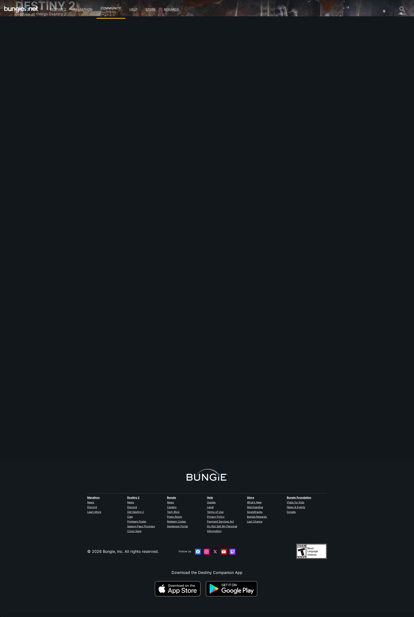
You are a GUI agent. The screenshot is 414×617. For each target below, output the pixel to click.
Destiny (21, 9)
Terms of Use (215, 512)
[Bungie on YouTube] (224, 552)
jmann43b (122, 431)
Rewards (171, 9)
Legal (210, 507)
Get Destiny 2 (135, 512)
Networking (29, 64)
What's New (254, 502)
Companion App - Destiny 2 (44, 112)
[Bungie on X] (215, 552)
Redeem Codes (176, 521)
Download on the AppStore (180, 588)
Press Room (174, 516)
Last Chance (254, 521)
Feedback (27, 36)
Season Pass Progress (141, 526)
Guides (211, 502)
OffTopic (26, 127)
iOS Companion (33, 88)
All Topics (27, 26)
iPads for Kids (295, 502)
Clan (130, 516)
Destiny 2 (58, 9)
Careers (172, 507)
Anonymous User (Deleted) (160, 79)
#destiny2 (120, 103)
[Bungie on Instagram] (206, 552)
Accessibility (30, 79)
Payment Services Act (220, 521)
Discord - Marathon (36, 136)
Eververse (28, 69)
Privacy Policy (215, 516)
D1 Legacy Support (36, 107)
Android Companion (37, 93)
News (90, 502)
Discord (92, 507)
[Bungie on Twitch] (232, 552)
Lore (23, 45)
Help (133, 9)
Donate (291, 512)
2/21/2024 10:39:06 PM (157, 132)
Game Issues (30, 74)
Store (150, 9)
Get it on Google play (232, 588)
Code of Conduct (31, 143)
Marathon (83, 9)
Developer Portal (177, 526)
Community (111, 7)
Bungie (171, 497)
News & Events (296, 507)
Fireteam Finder (136, 521)
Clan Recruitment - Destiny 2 (45, 117)
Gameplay (28, 50)
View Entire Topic (129, 121)
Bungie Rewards (257, 516)
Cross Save (134, 531)
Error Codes (30, 59)
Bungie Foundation (299, 497)
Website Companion (37, 83)
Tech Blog (173, 512)
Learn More (94, 512)
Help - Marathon (33, 131)
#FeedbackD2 (136, 103)
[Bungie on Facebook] (198, 552)
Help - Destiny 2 (33, 55)
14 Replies (125, 457)
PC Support (29, 98)
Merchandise (255, 507)
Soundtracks (255, 512)
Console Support (34, 103)
